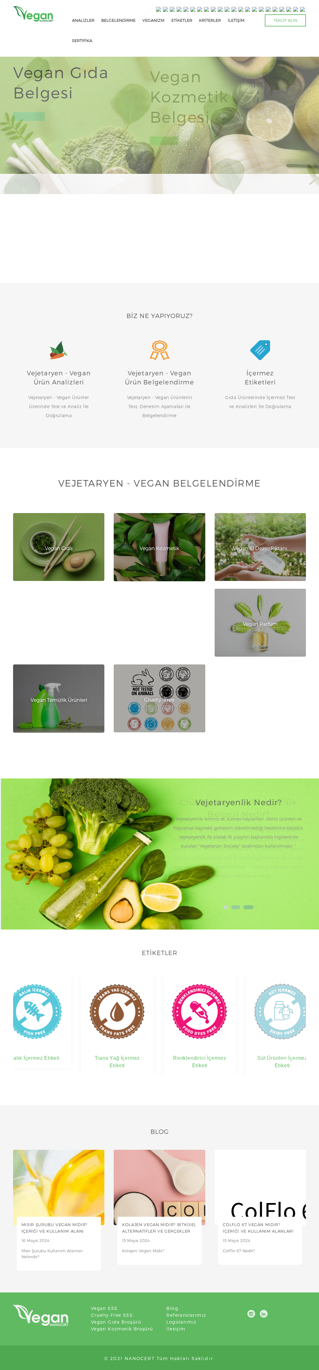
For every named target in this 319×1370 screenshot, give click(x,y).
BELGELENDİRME (118, 20)
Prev (179, 846)
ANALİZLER (83, 20)
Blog (172, 1308)
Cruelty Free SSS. (112, 1315)
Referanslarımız (186, 1315)
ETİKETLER (181, 20)
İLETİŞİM (236, 20)
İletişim (175, 1328)
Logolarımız (181, 1322)
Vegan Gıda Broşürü (116, 1322)
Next (298, 846)
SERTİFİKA (82, 40)
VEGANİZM (153, 20)
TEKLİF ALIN (285, 20)
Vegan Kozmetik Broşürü (122, 1328)
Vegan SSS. (105, 1308)
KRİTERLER (210, 20)
